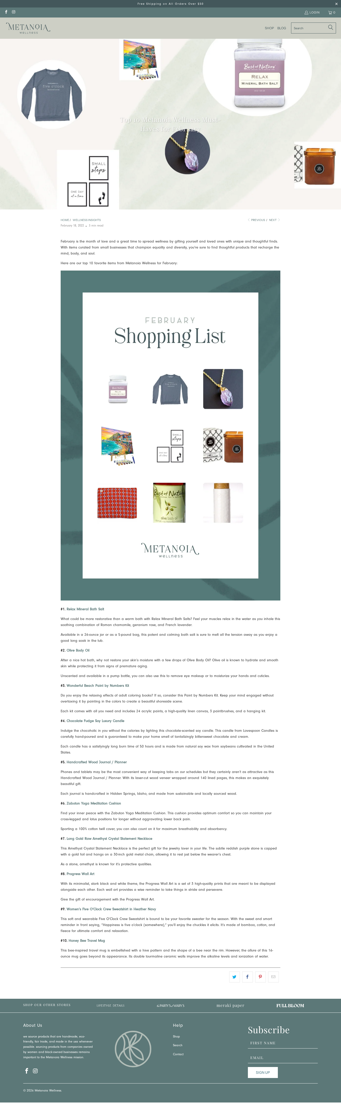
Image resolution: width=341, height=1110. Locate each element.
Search (177, 1045)
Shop (176, 1036)
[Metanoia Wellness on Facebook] (6, 12)
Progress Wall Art (80, 874)
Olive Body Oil (78, 651)
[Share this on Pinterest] (260, 977)
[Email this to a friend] (273, 977)
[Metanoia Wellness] (28, 28)
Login (315, 12)
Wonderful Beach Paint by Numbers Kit (98, 686)
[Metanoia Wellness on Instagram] (13, 12)
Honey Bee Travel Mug (87, 941)
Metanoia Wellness (48, 1090)
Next (273, 220)
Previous (258, 220)
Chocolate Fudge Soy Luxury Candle (95, 721)
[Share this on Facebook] (247, 977)
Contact (178, 1054)
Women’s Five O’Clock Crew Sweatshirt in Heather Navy (111, 910)
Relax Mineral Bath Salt (85, 610)
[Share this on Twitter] (234, 977)
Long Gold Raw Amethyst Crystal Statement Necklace (108, 839)
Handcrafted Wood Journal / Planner (97, 762)
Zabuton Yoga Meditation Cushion (93, 804)
